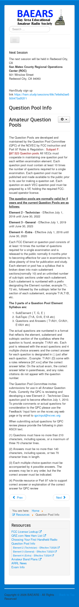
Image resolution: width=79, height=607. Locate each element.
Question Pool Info (23, 543)
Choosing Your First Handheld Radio (34, 540)
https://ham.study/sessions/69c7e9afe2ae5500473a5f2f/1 (39, 96)
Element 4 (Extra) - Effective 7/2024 (32, 555)
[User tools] (64, 119)
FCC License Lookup (25, 532)
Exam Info (18, 567)
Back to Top (67, 595)
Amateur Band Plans (25, 559)
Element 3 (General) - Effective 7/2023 (33, 551)
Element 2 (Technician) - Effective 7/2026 (35, 547)
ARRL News (19, 563)
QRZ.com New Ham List (27, 536)
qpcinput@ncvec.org (47, 415)
